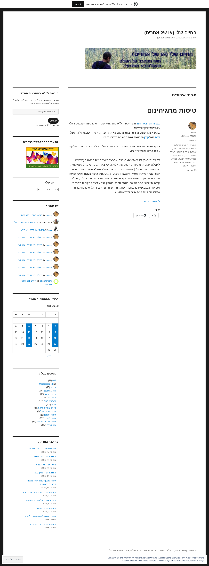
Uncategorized (46, 384)
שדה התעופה (185, 162)
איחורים (193, 145)
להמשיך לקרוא (152, 201)
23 (55, 344)
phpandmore (46, 281)
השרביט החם (179, 148)
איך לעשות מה (49, 391)
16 (55, 338)
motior (193, 132)
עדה (157, 137)
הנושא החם (191, 148)
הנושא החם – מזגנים (46, 508)
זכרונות (193, 152)
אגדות (53, 387)
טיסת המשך (184, 159)
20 (29, 338)
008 (54, 380)
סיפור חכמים (50, 415)
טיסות (180, 155)
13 (29, 332)
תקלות (186, 166)
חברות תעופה (183, 152)
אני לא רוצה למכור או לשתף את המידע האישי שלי (131, 550)
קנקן (146, 137)
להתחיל (78, 4)
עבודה (174, 159)
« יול (49, 356)
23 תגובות (191, 170)
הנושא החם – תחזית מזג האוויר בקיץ (39, 492)
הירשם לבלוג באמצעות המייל (40, 93)
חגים (53, 404)
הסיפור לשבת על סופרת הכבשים (41, 500)
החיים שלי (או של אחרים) (170, 32)
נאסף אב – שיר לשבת (46, 464)
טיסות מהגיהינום (171, 110)
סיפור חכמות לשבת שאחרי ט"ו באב (40, 516)
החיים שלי (191, 140)
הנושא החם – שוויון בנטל (45, 472)
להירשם (53, 121)
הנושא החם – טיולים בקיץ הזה (42, 524)
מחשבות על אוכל (48, 411)
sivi (50, 230)
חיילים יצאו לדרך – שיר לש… (32, 230)
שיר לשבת (51, 425)
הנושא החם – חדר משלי (31, 215)
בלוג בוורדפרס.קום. (162, 550)
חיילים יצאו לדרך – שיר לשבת (42, 448)
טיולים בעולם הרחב (47, 408)
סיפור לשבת (50, 418)
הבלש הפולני (50, 394)
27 (29, 344)
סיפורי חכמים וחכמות (46, 421)
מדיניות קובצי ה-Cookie (132, 561)
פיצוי (194, 162)
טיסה (187, 155)
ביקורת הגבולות (181, 145)
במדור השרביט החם (148, 123)
